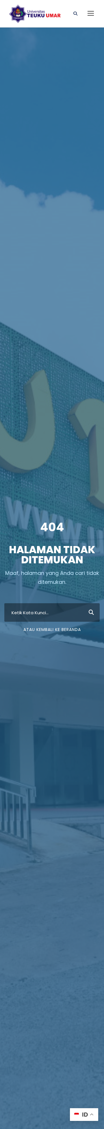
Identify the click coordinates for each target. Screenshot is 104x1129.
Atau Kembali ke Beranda (52, 629)
